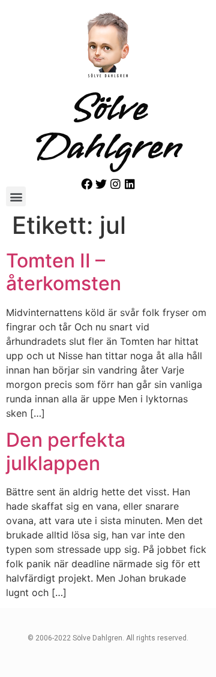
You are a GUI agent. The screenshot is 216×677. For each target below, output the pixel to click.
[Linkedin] (130, 183)
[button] (16, 196)
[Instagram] (115, 183)
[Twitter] (101, 183)
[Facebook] (86, 183)
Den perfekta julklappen (65, 451)
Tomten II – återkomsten (63, 272)
